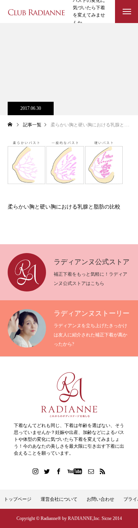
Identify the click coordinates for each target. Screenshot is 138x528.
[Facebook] (58, 471)
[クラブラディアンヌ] (36, 11)
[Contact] (91, 471)
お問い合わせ (100, 499)
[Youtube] (75, 471)
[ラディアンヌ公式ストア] (69, 394)
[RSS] (103, 471)
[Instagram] (35, 471)
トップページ (17, 499)
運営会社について (59, 499)
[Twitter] (47, 471)
